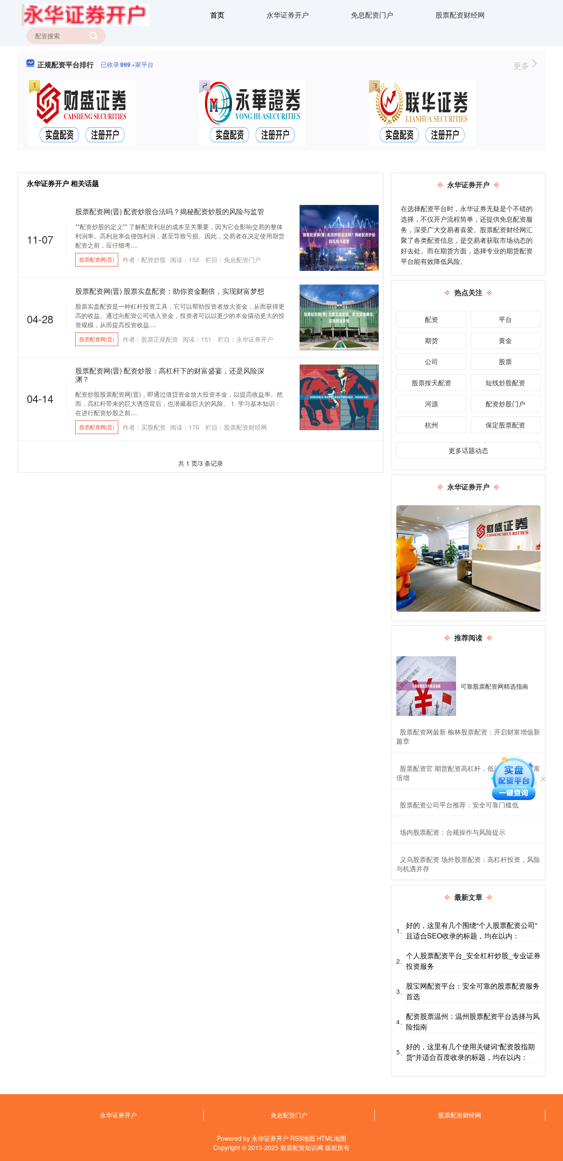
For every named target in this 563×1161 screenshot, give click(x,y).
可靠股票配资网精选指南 (494, 686)
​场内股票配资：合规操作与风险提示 (452, 831)
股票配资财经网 (460, 15)
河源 (431, 403)
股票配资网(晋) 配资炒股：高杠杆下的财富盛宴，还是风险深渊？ (169, 374)
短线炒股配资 (505, 382)
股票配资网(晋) (96, 259)
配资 (431, 319)
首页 (217, 15)
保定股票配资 (505, 424)
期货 (431, 340)
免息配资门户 (372, 15)
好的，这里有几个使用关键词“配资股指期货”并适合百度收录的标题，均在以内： (470, 1051)
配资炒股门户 (505, 403)
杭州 (431, 424)
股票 (505, 361)
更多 (522, 65)
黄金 (505, 340)
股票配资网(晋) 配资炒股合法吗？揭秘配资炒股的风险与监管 (169, 211)
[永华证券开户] (84, 14)
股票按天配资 (431, 382)
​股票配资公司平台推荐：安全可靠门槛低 (459, 804)
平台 (505, 319)
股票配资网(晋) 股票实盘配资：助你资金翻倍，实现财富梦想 (169, 291)
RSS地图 (302, 1138)
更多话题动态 (468, 450)
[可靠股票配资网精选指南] (426, 686)
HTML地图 (331, 1138)
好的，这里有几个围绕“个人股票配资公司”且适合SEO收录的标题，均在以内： (471, 930)
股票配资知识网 (301, 1147)
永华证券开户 (288, 15)
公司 (431, 361)
